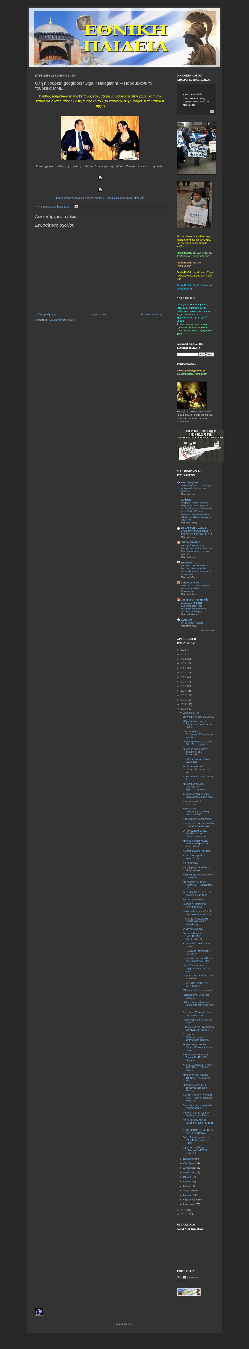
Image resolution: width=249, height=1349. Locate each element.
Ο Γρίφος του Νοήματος (192, 623)
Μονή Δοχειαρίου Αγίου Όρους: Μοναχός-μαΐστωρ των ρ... (198, 1047)
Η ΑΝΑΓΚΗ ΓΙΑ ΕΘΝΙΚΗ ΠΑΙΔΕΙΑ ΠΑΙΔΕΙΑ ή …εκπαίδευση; (196, 921)
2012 (184, 1210)
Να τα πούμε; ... (191, 862)
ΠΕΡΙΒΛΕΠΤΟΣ (189, 562)
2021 (184, 672)
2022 (184, 668)
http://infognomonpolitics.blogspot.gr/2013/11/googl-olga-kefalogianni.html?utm (100, 197)
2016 (184, 695)
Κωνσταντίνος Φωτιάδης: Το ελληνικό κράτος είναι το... (198, 912)
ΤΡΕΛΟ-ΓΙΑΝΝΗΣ (190, 542)
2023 (184, 663)
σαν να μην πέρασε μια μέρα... (198, 716)
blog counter (182, 1281)
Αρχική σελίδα (98, 314)
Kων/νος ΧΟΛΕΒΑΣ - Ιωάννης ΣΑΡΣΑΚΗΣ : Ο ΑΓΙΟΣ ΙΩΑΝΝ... (198, 1067)
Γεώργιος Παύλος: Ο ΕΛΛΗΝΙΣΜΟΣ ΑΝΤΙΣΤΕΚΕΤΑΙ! (193, 936)
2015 (184, 700)
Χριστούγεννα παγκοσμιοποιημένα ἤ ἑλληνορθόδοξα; (196, 811)
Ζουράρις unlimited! (193, 899)
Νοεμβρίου (189, 1159)
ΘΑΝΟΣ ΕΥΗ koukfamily (194, 528)
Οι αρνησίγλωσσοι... (193, 928)
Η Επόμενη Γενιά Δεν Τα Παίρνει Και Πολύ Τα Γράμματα (195, 1057)
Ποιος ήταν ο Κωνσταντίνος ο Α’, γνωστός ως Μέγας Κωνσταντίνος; (196, 588)
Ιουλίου (187, 1177)
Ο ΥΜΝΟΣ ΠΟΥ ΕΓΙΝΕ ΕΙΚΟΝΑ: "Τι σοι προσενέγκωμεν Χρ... (195, 833)
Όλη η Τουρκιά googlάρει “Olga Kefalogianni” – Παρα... (196, 1140)
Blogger (128, 1324)
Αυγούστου (189, 1172)
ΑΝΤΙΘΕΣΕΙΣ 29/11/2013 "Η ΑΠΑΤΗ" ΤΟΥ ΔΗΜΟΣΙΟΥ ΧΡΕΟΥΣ (197, 1098)
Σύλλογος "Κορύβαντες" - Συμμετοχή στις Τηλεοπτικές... (196, 752)
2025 (184, 654)
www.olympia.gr (190, 482)
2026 (184, 649)
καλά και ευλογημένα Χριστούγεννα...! (193, 857)
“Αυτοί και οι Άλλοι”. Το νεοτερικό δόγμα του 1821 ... (198, 1123)
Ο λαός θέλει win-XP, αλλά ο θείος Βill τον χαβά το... (197, 743)
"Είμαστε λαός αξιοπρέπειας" (198, 990)
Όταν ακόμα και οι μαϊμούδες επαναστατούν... (198, 1106)
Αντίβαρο (186, 499)
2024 (184, 659)
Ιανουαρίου (189, 1204)
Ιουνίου (187, 1181)
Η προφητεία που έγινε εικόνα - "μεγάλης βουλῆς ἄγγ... (198, 824)
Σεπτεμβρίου (190, 1167)
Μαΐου (186, 1186)
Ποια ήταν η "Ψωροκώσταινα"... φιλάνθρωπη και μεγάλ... (197, 1037)
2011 (184, 1214)
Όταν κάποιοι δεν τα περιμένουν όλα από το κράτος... (196, 968)
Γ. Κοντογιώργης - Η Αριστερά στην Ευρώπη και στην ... (198, 1028)
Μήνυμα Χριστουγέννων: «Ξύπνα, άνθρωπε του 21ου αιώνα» (196, 844)
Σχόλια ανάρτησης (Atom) (62, 320)
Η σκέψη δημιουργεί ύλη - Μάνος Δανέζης (196, 869)
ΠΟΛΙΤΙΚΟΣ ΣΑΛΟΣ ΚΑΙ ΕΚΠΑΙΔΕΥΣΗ (195, 984)
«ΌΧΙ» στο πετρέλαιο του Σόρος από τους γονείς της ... (198, 1005)
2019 (184, 681)
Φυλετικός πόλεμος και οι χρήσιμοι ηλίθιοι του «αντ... (198, 795)
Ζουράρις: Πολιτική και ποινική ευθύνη (195, 905)
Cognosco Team (190, 582)
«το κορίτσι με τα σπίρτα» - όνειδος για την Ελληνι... (197, 1114)
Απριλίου (188, 1190)
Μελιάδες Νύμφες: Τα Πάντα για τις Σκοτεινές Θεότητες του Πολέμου (196, 488)
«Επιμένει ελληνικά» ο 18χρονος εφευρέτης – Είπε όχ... (196, 1088)
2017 (184, 690)
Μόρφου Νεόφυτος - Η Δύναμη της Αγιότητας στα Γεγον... (198, 724)
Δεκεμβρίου (189, 713)
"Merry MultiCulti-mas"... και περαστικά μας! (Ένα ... (197, 893)
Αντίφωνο (186, 620)
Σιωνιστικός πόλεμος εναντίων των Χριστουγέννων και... (195, 787)
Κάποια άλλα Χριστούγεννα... (198, 819)
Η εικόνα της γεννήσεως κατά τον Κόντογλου (198, 876)
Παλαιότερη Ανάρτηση (152, 314)
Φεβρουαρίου (190, 1199)
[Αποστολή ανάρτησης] (76, 206)
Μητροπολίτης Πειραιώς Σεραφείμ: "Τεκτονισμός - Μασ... (197, 1077)
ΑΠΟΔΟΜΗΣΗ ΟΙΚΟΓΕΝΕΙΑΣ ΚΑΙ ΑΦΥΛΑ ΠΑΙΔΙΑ (198, 1131)
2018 (184, 686)
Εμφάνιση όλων (207, 630)
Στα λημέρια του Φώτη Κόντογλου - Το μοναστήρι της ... (198, 885)
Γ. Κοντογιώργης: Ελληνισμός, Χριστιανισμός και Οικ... (198, 734)
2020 (184, 677)
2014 (184, 704)
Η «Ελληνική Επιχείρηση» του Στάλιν (196, 952)
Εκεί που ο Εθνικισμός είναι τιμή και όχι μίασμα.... (197, 1013)
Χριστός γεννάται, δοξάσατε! (197, 851)
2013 (184, 709)
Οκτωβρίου (189, 1163)
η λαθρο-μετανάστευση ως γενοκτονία (196, 760)
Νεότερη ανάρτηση (46, 314)
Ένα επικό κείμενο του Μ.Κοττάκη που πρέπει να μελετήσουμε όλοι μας (193, 609)
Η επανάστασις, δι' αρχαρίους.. (192, 803)
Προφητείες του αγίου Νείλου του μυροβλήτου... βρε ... (198, 959)
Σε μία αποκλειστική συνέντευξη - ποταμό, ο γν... (196, 769)
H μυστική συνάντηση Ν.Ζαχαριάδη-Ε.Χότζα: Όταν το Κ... (196, 1150)
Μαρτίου (188, 1195)
